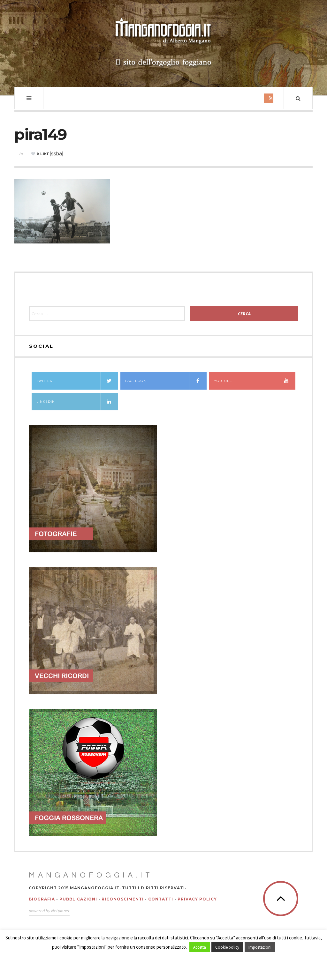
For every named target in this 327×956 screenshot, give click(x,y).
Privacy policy (197, 899)
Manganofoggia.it (91, 875)
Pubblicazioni (78, 899)
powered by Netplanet (49, 911)
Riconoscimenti (123, 899)
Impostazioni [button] (259, 947)
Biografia (42, 899)
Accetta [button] (199, 947)
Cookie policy (227, 947)
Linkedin (45, 402)
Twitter (44, 381)
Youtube (223, 381)
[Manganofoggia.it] (163, 43)
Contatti (160, 899)
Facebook (135, 381)
